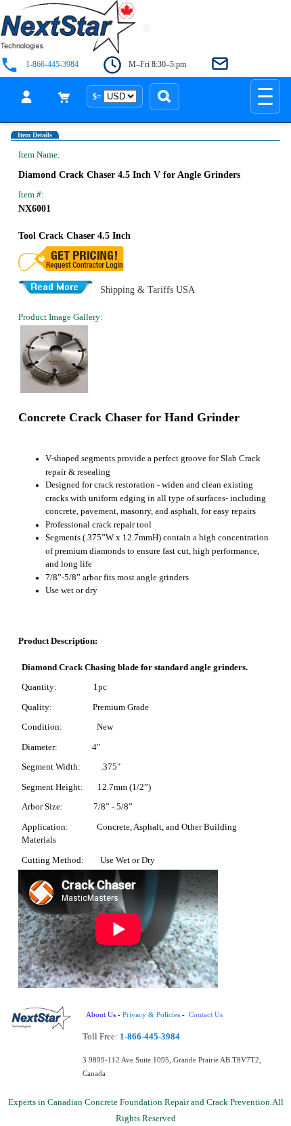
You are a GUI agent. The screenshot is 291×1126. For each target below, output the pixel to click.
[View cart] (64, 97)
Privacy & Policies (151, 1014)
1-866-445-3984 (52, 64)
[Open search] (164, 96)
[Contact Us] (219, 64)
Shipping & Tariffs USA (147, 289)
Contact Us (207, 1014)
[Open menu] (265, 96)
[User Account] (26, 97)
